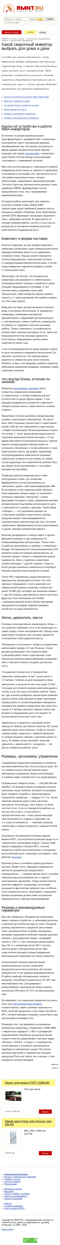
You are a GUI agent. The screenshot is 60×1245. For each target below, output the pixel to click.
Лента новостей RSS (14, 1208)
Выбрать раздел (11, 32)
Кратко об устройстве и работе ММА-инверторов (26, 97)
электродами (32, 153)
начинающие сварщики (26, 388)
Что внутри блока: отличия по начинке (21, 105)
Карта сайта (7, 1229)
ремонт (31, 11)
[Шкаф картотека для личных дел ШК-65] (13, 1145)
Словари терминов (13, 1206)
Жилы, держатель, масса (15, 109)
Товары (42, 32)
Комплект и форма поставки (17, 101)
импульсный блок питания (27, 1003)
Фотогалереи (10, 1184)
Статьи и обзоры (12, 1181)
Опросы (8, 1203)
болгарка (16, 857)
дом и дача (39, 11)
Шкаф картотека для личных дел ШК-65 (28, 1123)
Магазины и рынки (13, 1189)
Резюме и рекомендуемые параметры (21, 118)
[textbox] (25, 19)
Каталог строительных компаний (20, 1177)
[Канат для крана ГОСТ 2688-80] (13, 1103)
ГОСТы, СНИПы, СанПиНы (17, 1194)
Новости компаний (13, 1198)
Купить (45, 1111)
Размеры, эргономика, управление (20, 114)
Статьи (30, 32)
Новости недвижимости (15, 1196)
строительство (22, 11)
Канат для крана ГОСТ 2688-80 (27, 1082)
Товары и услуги (12, 1179)
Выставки (9, 1191)
